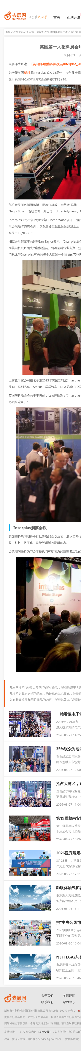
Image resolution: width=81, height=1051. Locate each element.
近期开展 (74, 17)
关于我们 (47, 995)
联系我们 (47, 1002)
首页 (56, 17)
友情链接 (44, 1032)
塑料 (27, 73)
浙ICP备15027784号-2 (62, 1010)
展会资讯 (18, 32)
